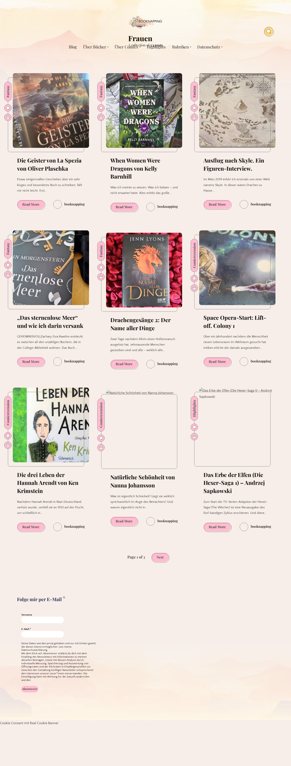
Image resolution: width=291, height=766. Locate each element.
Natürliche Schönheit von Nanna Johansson (142, 481)
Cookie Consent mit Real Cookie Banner (29, 723)
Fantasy (8, 91)
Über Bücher (94, 46)
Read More (33, 205)
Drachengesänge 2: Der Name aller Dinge (140, 324)
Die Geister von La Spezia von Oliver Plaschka (49, 164)
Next (160, 557)
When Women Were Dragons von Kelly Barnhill (135, 168)
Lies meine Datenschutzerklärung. (46, 648)
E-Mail (26, 629)
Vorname (26, 614)
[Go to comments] (8, 108)
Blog (73, 46)
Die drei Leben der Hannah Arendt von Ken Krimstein (47, 482)
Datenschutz (208, 46)
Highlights (156, 46)
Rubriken (180, 46)
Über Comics (126, 46)
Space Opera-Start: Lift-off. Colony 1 (234, 321)
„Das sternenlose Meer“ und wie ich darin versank (50, 321)
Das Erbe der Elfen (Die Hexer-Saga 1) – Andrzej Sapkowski (234, 482)
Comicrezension (194, 255)
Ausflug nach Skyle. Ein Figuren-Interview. (233, 164)
